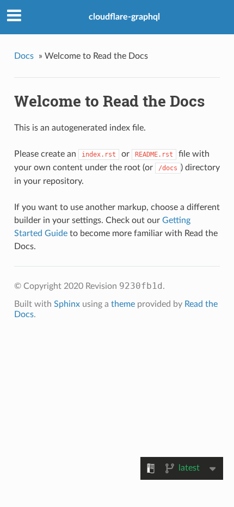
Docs (24, 56)
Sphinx (67, 304)
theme (123, 304)
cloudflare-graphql (124, 17)
